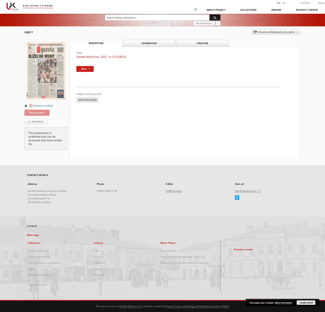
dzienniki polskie (87, 99)
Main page (33, 235)
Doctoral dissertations (40, 274)
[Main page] (195, 10)
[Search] (215, 17)
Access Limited (43, 106)
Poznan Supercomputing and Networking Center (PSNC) (197, 306)
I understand (306, 302)
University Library (37, 250)
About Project (216, 9)
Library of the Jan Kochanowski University (182, 256)
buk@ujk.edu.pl (174, 191)
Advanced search (204, 23)
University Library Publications (44, 262)
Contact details (168, 250)
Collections (248, 9)
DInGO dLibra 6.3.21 (130, 306)
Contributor (100, 262)
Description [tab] (96, 43)
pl (284, 3)
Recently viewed (307, 9)
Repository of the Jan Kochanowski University (184, 262)
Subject (98, 268)
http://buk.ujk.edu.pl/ (246, 191)
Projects (32, 268)
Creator (98, 256)
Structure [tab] (202, 43)
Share (321, 3)
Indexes (276, 9)
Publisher (99, 274)
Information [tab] (149, 43)
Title (96, 250)
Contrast (305, 2)
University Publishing (39, 256)
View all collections (38, 284)
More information (283, 302)
